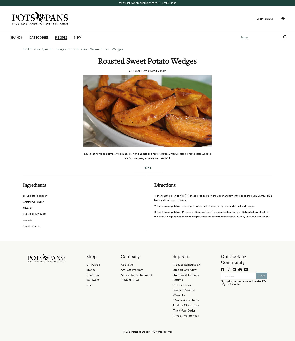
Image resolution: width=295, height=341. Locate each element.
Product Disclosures (186, 306)
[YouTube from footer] (246, 269)
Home (28, 49)
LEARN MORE (169, 3)
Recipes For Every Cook (55, 49)
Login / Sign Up (265, 19)
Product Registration (186, 265)
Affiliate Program (132, 270)
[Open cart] (283, 18)
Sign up (261, 276)
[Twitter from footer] (234, 269)
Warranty (179, 296)
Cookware (93, 275)
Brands (91, 270)
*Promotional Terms (186, 301)
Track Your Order (184, 311)
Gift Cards (93, 265)
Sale (89, 285)
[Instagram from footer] (228, 269)
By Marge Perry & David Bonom (147, 71)
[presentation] (147, 3)
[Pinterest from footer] (240, 269)
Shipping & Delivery (186, 275)
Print (147, 168)
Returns (178, 280)
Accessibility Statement (136, 275)
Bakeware (92, 280)
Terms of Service (184, 290)
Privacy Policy (182, 285)
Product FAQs (130, 280)
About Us (127, 265)
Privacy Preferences (186, 316)
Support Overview (185, 270)
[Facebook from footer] (222, 269)
